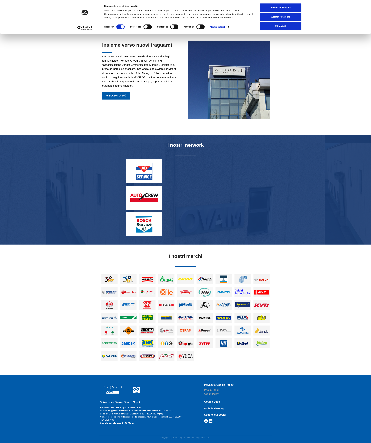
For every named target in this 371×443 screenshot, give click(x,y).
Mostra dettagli (217, 27)
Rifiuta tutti (280, 26)
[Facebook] (206, 421)
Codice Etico (212, 401)
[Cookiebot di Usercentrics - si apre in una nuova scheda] (85, 28)
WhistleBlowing (214, 408)
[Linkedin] (211, 421)
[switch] (147, 26)
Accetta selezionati (280, 17)
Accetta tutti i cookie (280, 7)
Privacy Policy (211, 390)
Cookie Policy (211, 394)
